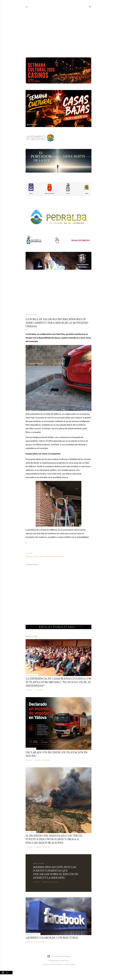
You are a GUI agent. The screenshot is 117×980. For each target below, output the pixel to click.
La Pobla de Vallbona (51, 556)
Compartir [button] (29, 553)
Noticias (61, 556)
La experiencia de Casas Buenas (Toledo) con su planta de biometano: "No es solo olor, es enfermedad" (58, 682)
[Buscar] (90, 6)
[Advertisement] (58, 33)
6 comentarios (39, 942)
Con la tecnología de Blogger (60, 956)
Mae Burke (65, 960)
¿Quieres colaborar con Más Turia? (52, 937)
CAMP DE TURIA (38, 556)
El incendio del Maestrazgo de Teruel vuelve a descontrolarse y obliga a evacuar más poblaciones (54, 839)
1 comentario (38, 690)
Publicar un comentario (42, 760)
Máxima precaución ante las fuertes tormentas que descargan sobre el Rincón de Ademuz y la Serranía (55, 872)
